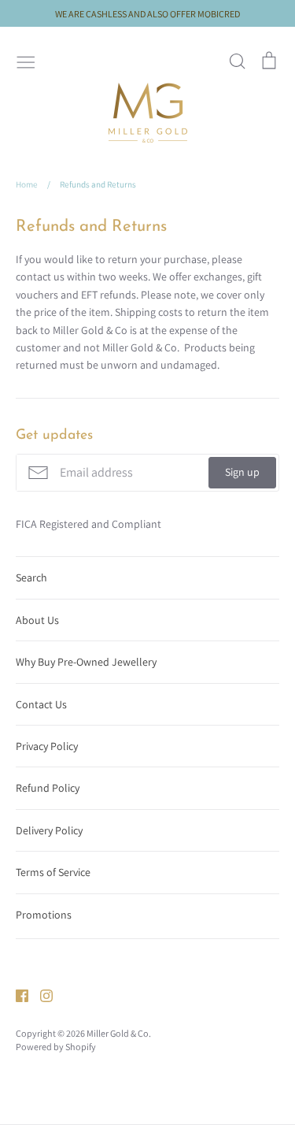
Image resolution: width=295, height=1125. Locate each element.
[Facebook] (16, 995)
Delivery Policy (49, 830)
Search (31, 577)
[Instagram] (40, 995)
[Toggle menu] (26, 60)
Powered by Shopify (56, 1047)
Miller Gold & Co (118, 1033)
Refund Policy (47, 788)
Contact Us (41, 704)
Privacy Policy (47, 746)
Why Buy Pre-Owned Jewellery (86, 662)
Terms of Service (53, 872)
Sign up (242, 472)
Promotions (44, 915)
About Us (37, 620)
